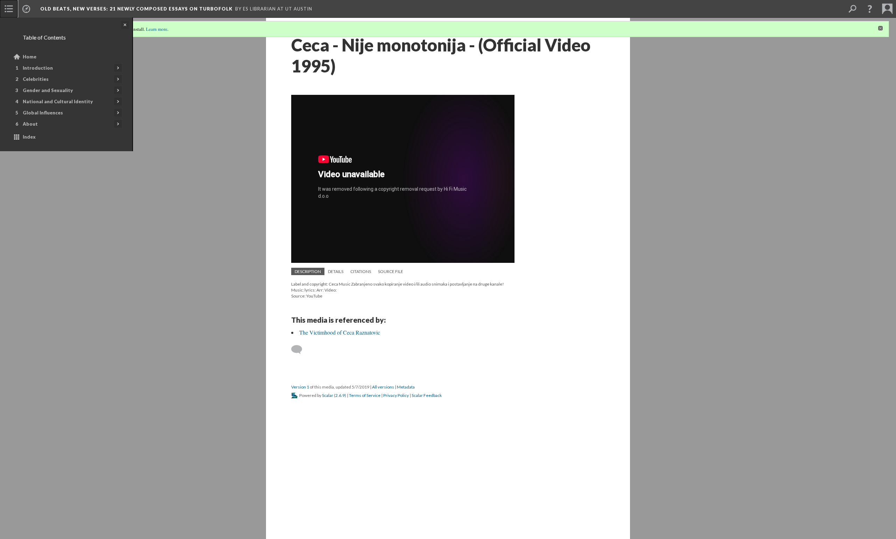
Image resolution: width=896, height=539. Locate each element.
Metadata (406, 387)
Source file (390, 271)
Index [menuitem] (29, 137)
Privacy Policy (396, 395)
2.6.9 (340, 395)
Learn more (156, 29)
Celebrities (36, 79)
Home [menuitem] (29, 56)
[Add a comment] (299, 349)
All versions (383, 387)
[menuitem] (9, 9)
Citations (360, 271)
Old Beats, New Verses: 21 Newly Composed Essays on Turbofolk (136, 9)
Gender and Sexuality (48, 90)
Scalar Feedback (427, 395)
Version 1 (300, 387)
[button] (869, 9)
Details (335, 271)
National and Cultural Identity (58, 101)
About (30, 124)
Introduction (38, 68)
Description (308, 271)
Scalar (327, 395)
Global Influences (43, 112)
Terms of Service (364, 395)
